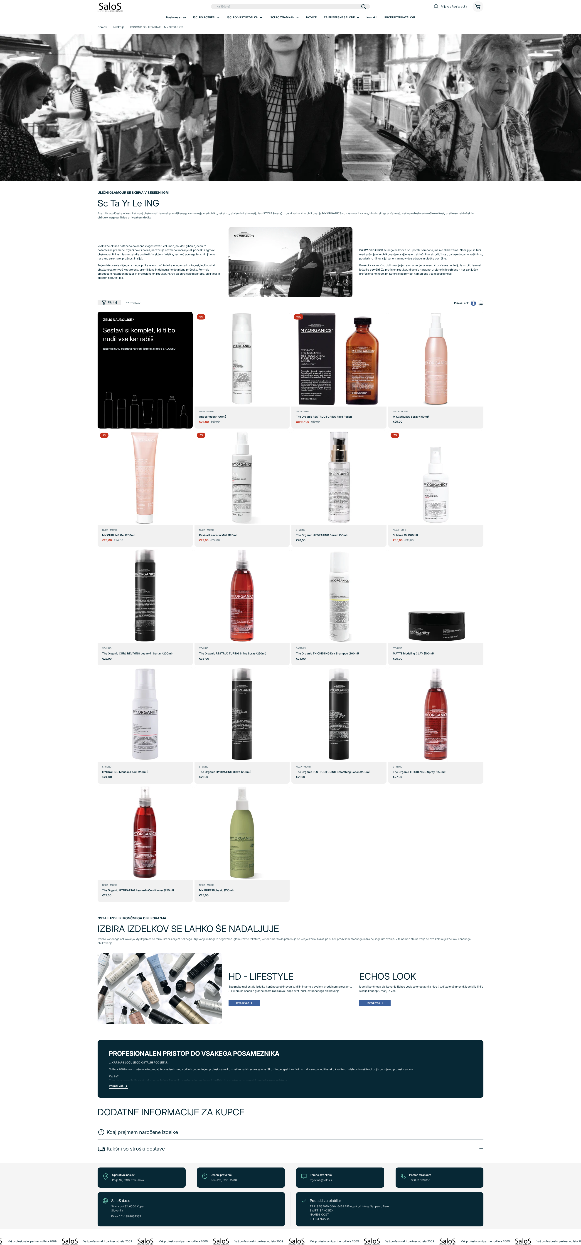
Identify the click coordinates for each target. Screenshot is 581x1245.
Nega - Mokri (206, 411)
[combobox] (290, 6)
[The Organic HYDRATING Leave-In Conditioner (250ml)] (145, 832)
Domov (102, 27)
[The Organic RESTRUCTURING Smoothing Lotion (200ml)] (339, 714)
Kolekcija (118, 27)
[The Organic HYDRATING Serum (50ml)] (339, 477)
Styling (300, 530)
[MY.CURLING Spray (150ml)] (435, 359)
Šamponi (301, 648)
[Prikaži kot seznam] (480, 303)
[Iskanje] (363, 6)
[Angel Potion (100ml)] (242, 359)
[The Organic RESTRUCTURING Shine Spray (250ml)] (242, 596)
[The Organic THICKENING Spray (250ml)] (435, 714)
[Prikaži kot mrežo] (473, 303)
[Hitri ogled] (285, 319)
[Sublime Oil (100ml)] (435, 477)
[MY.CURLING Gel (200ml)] (145, 477)
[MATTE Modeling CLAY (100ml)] (435, 596)
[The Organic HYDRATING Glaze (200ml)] (242, 714)
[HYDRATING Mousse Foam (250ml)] (145, 714)
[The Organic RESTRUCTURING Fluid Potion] (339, 359)
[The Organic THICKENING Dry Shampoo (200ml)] (339, 596)
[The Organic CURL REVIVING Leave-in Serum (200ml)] (145, 596)
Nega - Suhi (302, 411)
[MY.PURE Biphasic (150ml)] (242, 832)
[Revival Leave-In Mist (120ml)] (242, 477)
